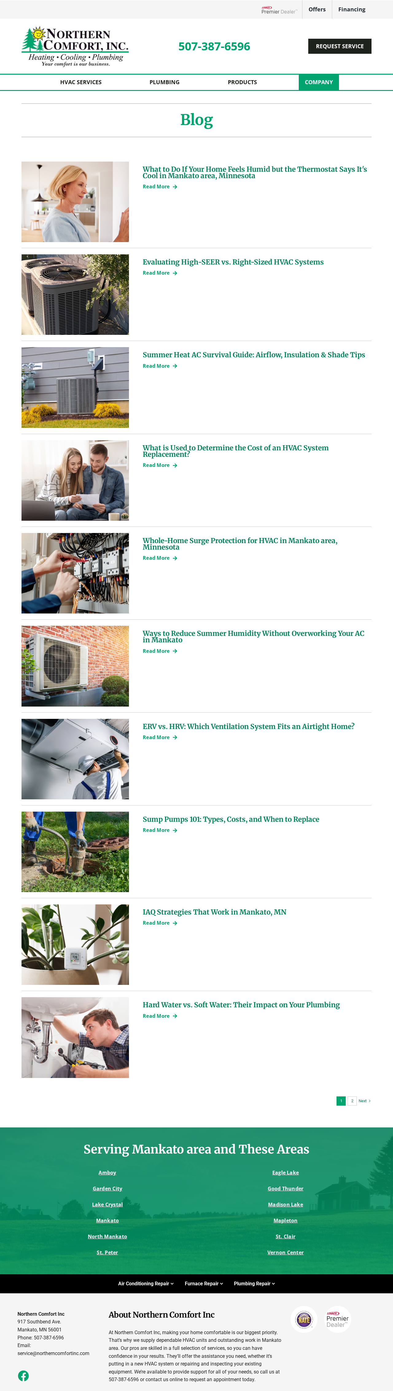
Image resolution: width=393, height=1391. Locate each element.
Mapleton (286, 1220)
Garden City (108, 1188)
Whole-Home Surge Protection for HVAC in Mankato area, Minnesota (240, 543)
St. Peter (107, 1252)
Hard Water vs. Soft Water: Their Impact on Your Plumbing (241, 1005)
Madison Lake (285, 1204)
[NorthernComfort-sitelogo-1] (75, 27)
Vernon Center (285, 1252)
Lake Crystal (107, 1204)
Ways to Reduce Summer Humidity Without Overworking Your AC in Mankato (253, 636)
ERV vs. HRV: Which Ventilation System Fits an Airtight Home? (249, 726)
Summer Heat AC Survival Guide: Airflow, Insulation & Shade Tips (254, 355)
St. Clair (285, 1236)
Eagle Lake (285, 1172)
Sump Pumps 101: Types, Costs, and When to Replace (231, 819)
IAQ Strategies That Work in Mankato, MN (214, 912)
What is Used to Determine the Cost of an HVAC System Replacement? (236, 451)
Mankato (107, 1220)
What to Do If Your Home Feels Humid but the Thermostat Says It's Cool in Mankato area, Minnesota (255, 172)
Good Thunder (286, 1188)
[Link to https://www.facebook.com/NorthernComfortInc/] (23, 1375)
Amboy (107, 1172)
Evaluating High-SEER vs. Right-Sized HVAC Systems (233, 262)
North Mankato (107, 1236)
